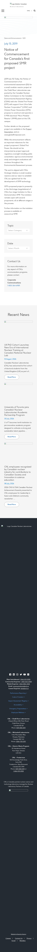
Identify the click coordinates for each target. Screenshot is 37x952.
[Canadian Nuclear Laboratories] (18, 5)
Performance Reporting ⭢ (18, 693)
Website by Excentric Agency (18, 934)
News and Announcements (12, 38)
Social (13, 941)
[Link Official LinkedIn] (14, 674)
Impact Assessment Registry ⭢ (18, 701)
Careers (8, 938)
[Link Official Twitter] (21, 674)
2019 (24, 38)
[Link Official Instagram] (17, 674)
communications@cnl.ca (21, 686)
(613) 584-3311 (21, 728)
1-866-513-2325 (25, 679)
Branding (22, 941)
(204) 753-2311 (21, 741)
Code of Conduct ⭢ (18, 697)
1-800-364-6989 (13, 285)
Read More (13, 376)
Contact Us (18, 938)
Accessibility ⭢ (18, 705)
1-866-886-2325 (24, 684)
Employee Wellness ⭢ (18, 712)
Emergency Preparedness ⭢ (18, 708)
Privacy (29, 938)
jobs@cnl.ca (25, 688)
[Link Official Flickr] (28, 674)
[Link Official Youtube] (24, 674)
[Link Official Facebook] (10, 674)
